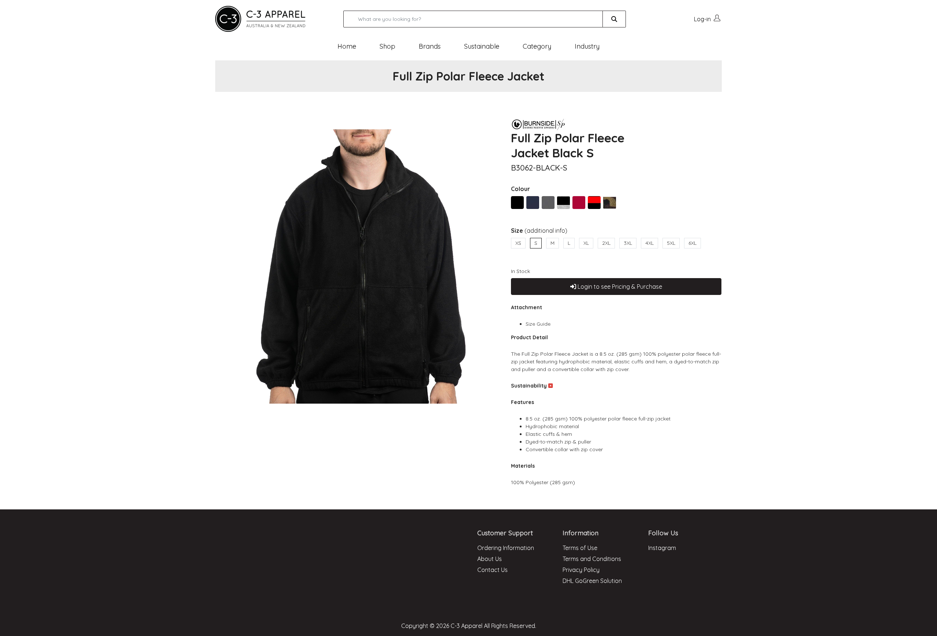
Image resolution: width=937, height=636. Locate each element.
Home (346, 46)
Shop (387, 46)
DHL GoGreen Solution (592, 580)
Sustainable (481, 46)
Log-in (702, 19)
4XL (649, 243)
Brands (430, 46)
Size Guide (538, 324)
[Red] (578, 202)
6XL (692, 243)
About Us (489, 558)
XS (518, 243)
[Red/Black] (594, 202)
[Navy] (532, 202)
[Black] (517, 202)
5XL (671, 243)
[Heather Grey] (548, 202)
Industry (587, 46)
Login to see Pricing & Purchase (619, 286)
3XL (628, 243)
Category (537, 46)
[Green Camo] (609, 202)
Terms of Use (580, 547)
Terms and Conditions (592, 558)
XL (586, 243)
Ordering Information (505, 547)
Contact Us (492, 569)
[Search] (614, 19)
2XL (606, 243)
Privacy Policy (581, 569)
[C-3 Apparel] (269, 19)
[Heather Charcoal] (563, 202)
